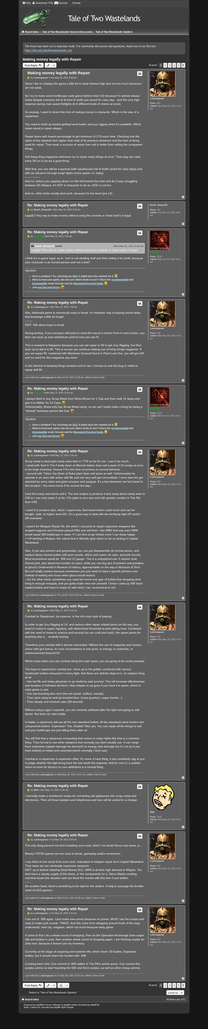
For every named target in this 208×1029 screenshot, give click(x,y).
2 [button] (165, 65)
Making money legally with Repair (52, 59)
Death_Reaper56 (158, 205)
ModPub (95, 1005)
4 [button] (174, 65)
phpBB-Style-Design (64, 1007)
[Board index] (104, 15)
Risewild (154, 252)
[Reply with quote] (139, 73)
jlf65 (152, 812)
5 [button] (178, 65)
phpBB (39, 1005)
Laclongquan (157, 98)
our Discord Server (49, 287)
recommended (119, 279)
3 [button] (169, 65)
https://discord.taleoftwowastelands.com (48, 50)
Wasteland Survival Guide (88, 283)
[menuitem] (26, 3)
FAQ (75, 276)
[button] (183, 65)
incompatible (39, 283)
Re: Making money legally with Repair (57, 205)
